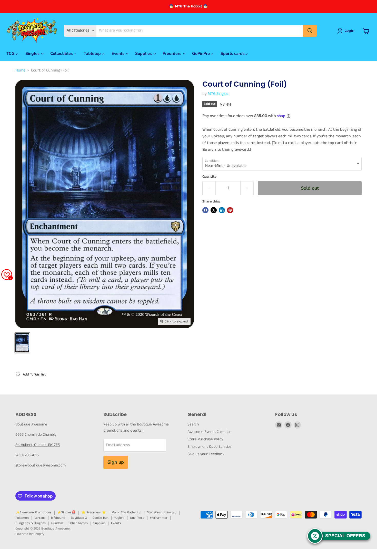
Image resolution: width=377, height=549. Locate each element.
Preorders (172, 53)
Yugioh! (119, 517)
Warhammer (158, 517)
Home (20, 70)
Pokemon (22, 517)
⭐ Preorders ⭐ (93, 512)
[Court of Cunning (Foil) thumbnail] (22, 343)
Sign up (115, 462)
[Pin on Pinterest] (230, 210)
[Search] (310, 31)
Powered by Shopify (29, 534)
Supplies (144, 53)
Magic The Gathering (126, 512)
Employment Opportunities (209, 446)
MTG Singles (218, 94)
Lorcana (39, 517)
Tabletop (93, 53)
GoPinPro (201, 53)
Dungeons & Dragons (30, 523)
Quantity (209, 177)
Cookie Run (100, 517)
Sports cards (233, 53)
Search (193, 424)
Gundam (57, 523)
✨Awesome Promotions (33, 512)
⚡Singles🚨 (66, 512)
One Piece (137, 517)
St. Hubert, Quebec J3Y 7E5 (37, 445)
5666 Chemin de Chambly (35, 434)
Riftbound (58, 517)
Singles (33, 53)
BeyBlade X (79, 517)
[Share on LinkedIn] (222, 210)
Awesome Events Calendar (209, 431)
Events (118, 53)
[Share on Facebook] (205, 210)
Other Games (78, 523)
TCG (11, 53)
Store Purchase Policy (205, 439)
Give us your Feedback (205, 454)
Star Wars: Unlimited (161, 512)
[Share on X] (214, 210)
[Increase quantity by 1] (247, 188)
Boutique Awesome (31, 424)
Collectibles (62, 53)
